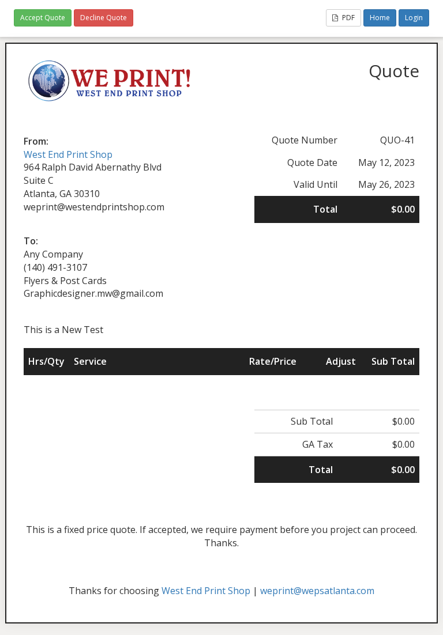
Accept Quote (42, 17)
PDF (347, 17)
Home (380, 17)
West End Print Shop (68, 154)
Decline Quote (103, 17)
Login (414, 17)
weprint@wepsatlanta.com (317, 590)
